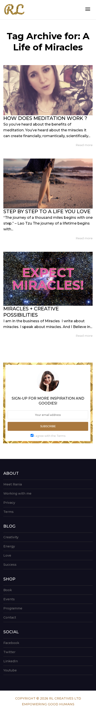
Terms (8, 512)
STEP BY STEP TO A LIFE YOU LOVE (46, 211)
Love (7, 555)
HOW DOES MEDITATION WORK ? (45, 118)
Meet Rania (12, 484)
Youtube (10, 670)
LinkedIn (10, 661)
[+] (48, 90)
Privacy (9, 503)
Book (7, 590)
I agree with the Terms (49, 436)
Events (9, 599)
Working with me (17, 493)
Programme (12, 608)
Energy (9, 546)
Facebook (11, 643)
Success (10, 565)
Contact (9, 617)
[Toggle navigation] (88, 9)
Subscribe (48, 426)
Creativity (11, 537)
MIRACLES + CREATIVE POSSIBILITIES (31, 312)
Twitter (9, 652)
